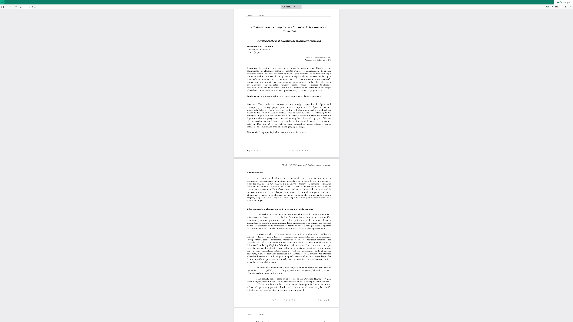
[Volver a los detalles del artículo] (2, 2)
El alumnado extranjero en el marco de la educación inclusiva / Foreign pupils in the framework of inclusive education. (65, 2)
